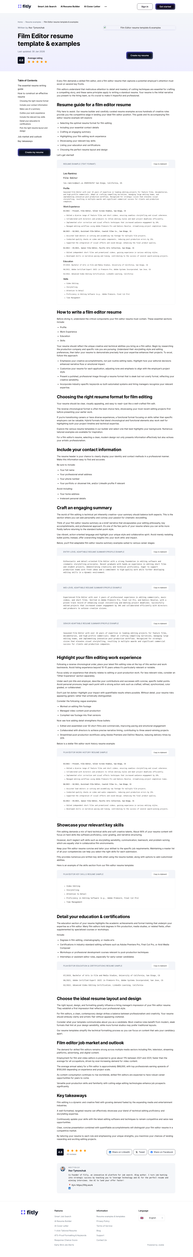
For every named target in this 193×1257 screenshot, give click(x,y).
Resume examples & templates (110, 1216)
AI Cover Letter (92, 6)
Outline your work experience (32, 113)
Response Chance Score (65, 1240)
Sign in (144, 6)
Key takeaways (25, 141)
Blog (98, 1230)
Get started (165, 6)
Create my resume (140, 55)
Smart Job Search (47, 6)
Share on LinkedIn (121, 1152)
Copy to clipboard (160, 164)
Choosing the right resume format (34, 101)
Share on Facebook (163, 1152)
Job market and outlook (30, 136)
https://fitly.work (84, 1185)
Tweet (142, 1152)
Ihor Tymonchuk (37, 27)
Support (100, 1235)
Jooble (161, 1245)
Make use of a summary (30, 109)
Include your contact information (34, 105)
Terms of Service (104, 1226)
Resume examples (33, 22)
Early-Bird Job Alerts (64, 1245)
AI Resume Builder (70, 6)
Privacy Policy (102, 1221)
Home (20, 22)
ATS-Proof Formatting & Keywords (70, 1235)
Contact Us (101, 1240)
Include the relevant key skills (32, 117)
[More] (106, 7)
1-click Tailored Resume (65, 1230)
